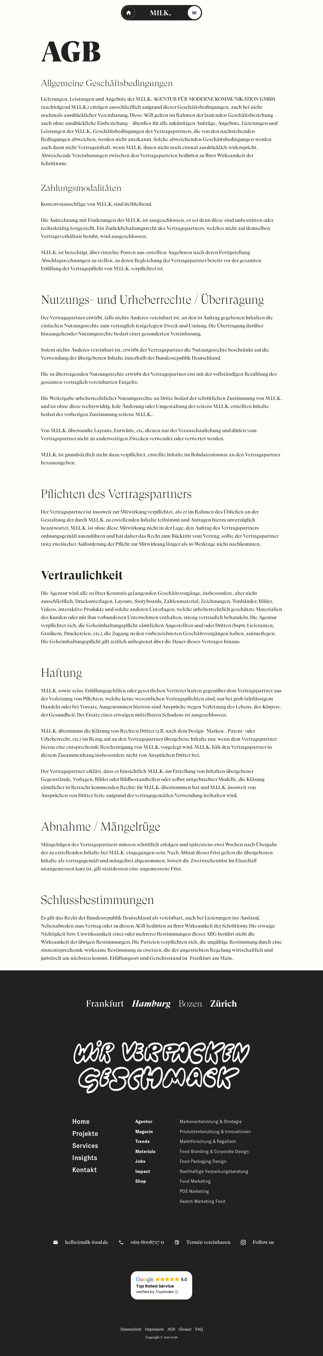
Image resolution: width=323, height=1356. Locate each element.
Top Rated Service (155, 1286)
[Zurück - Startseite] (128, 12)
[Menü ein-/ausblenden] (194, 12)
